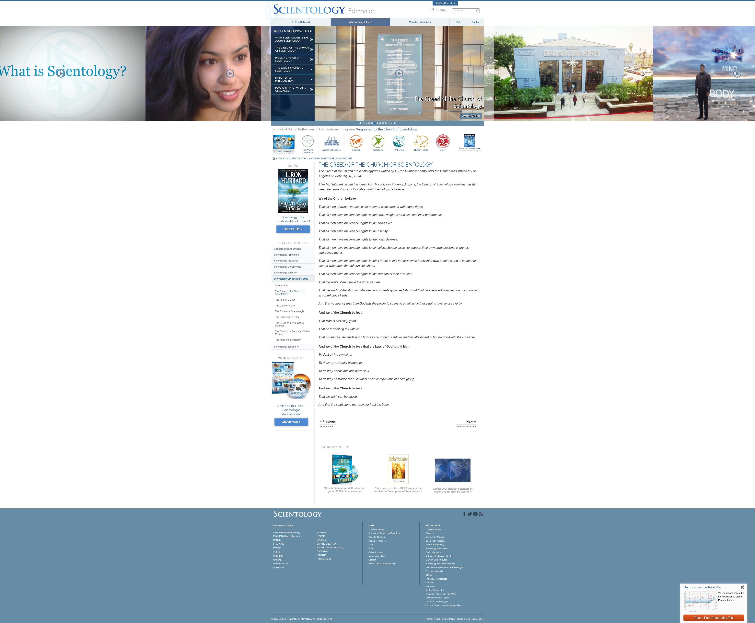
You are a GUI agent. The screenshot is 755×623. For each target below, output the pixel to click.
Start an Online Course (436, 560)
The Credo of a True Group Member (289, 324)
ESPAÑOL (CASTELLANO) (330, 547)
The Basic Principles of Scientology (290, 69)
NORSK (321, 536)
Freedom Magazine (469, 149)
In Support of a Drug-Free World (440, 594)
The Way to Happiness (307, 151)
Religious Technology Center (439, 556)
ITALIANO (322, 555)
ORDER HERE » (293, 229)
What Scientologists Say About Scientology (291, 39)
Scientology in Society (286, 346)
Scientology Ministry (285, 272)
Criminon (356, 150)
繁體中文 (277, 560)
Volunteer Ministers (420, 22)
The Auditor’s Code (285, 299)
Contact (372, 560)
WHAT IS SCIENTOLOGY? (293, 158)
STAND (429, 575)
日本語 (276, 552)
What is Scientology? (360, 22)
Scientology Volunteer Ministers (440, 563)
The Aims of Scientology (288, 340)
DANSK (277, 540)
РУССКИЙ (278, 556)
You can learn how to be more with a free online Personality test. (731, 597)
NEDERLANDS (280, 563)
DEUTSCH (278, 567)
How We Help (284, 151)
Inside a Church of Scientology (287, 59)
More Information (376, 556)
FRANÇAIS (278, 544)
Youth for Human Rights (436, 601)
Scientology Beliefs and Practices (384, 533)
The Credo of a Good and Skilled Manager (292, 333)
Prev (364, 123)
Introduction (281, 285)
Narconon (378, 150)
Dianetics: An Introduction (284, 79)
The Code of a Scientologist (290, 311)
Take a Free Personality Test (714, 617)
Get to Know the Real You (702, 587)
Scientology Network (435, 537)
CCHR (443, 150)
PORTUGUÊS (324, 559)
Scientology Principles (286, 254)
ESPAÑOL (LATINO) (327, 544)
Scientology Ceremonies (287, 266)
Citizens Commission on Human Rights (444, 605)
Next (390, 123)
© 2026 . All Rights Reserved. (301, 619)
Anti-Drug (399, 150)
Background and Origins (287, 249)
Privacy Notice (433, 619)
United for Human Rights (437, 597)
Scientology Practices (286, 260)
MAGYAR (321, 532)
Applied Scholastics (331, 150)
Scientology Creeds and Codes (291, 278)
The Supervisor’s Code (287, 317)
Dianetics (429, 533)
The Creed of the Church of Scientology (292, 49)
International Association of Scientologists (445, 567)
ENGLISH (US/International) (286, 532)
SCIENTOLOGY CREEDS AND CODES (331, 158)
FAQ (458, 22)
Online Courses (375, 552)
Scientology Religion (435, 541)
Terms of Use (463, 619)
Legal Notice (478, 619)
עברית (277, 548)
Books (475, 22)
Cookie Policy (448, 619)
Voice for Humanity (377, 537)
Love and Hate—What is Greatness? (290, 89)
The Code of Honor (285, 305)
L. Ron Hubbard (301, 22)
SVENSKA (322, 540)
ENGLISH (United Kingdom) (286, 536)
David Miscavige (433, 552)
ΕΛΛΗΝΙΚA (322, 551)
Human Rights (421, 150)
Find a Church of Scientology (382, 563)
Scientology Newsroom (436, 548)
